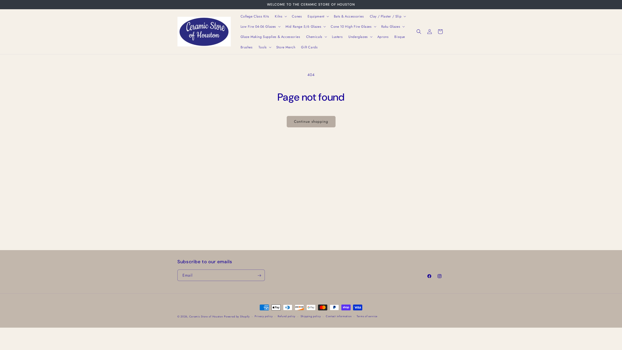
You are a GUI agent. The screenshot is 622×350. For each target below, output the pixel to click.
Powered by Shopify (237, 316)
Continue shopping (311, 121)
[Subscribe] (259, 275)
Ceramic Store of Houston (206, 316)
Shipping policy (311, 316)
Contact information (339, 316)
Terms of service (367, 316)
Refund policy (286, 316)
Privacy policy (264, 316)
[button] (280, 16)
